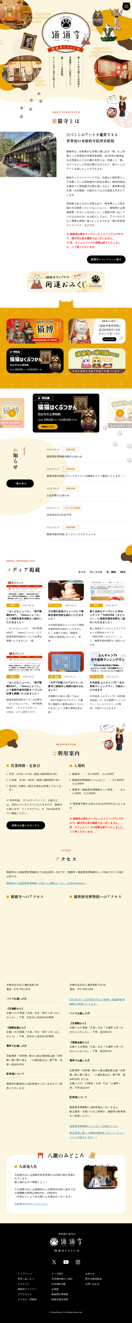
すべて (82, 571)
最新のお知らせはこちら (26, 825)
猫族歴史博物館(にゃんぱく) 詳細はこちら (94, 1126)
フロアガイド (25, 1294)
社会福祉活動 (59, 1284)
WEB (123, 571)
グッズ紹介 (57, 1273)
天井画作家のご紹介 (62, 1278)
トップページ (25, 1273)
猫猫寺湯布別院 (60, 1299)
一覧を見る (20, 483)
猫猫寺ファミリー (27, 1289)
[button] (12, 413)
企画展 (55, 1289)
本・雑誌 (111, 571)
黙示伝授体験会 (93, 1278)
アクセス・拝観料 (27, 1299)
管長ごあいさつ (26, 1278)
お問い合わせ (92, 1284)
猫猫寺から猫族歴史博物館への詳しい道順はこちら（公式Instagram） (46, 883)
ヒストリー (24, 1284)
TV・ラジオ (96, 571)
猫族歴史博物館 (60, 1294)
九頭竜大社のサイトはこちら (30, 1203)
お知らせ (90, 1273)
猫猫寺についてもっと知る (106, 259)
